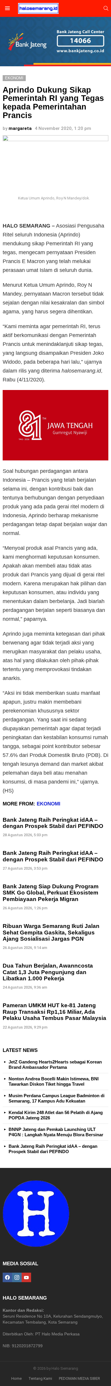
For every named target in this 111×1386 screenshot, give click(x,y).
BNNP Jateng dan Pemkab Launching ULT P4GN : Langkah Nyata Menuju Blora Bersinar (56, 1132)
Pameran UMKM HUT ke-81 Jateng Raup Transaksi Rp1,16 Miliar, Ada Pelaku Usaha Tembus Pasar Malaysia (54, 1011)
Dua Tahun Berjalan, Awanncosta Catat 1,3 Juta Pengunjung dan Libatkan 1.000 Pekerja (48, 972)
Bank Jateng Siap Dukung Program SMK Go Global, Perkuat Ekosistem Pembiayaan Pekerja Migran (51, 892)
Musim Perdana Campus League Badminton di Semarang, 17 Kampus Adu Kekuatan (56, 1098)
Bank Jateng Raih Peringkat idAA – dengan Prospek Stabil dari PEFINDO (53, 823)
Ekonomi (48, 804)
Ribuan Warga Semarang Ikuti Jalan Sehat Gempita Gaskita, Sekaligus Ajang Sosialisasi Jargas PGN (51, 932)
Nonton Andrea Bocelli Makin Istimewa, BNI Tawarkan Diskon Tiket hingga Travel (54, 1081)
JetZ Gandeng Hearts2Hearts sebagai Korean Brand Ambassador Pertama (55, 1064)
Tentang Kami (40, 1378)
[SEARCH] (106, 8)
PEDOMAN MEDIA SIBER (79, 1378)
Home (16, 1378)
